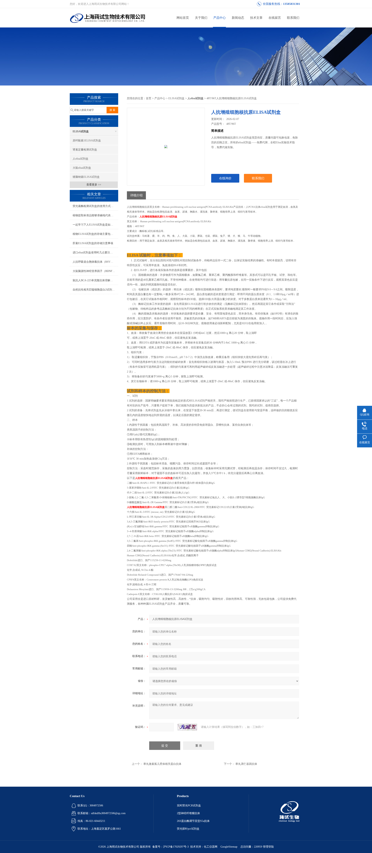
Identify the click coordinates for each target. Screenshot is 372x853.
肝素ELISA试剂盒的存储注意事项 (93, 243)
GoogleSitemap (228, 846)
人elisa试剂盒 (80, 158)
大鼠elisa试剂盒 (82, 167)
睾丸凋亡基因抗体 (246, 763)
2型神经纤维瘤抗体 (188, 813)
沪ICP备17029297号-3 (176, 846)
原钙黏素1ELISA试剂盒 (87, 140)
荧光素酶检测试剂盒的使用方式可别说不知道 (95, 206)
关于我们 (201, 17)
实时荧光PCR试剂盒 (189, 805)
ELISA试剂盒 (81, 131)
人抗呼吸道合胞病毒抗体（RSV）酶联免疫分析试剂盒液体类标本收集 (95, 261)
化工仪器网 (210, 846)
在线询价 (225, 178)
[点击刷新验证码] (187, 727)
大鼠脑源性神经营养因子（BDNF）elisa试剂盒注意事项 (95, 271)
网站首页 (183, 17)
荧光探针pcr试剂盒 (188, 828)
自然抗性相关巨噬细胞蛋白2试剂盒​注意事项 (95, 289)
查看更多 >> (93, 184)
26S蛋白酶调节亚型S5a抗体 (193, 821)
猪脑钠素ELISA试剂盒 (86, 176)
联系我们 (293, 17)
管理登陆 (268, 846)
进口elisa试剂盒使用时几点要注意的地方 (95, 252)
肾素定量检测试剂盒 (85, 149)
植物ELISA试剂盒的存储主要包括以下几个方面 (95, 233)
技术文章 (256, 17)
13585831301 (291, 3)
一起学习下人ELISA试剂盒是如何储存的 (95, 224)
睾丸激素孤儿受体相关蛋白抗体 (162, 763)
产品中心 (219, 17)
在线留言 (275, 17)
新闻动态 (238, 17)
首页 (148, 98)
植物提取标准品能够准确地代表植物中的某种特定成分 (95, 215)
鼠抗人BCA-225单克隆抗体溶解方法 (94, 280)
